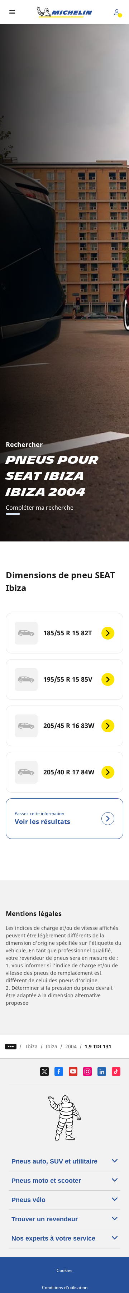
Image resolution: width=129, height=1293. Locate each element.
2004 (71, 1046)
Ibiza (32, 1046)
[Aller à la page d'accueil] (64, 12)
